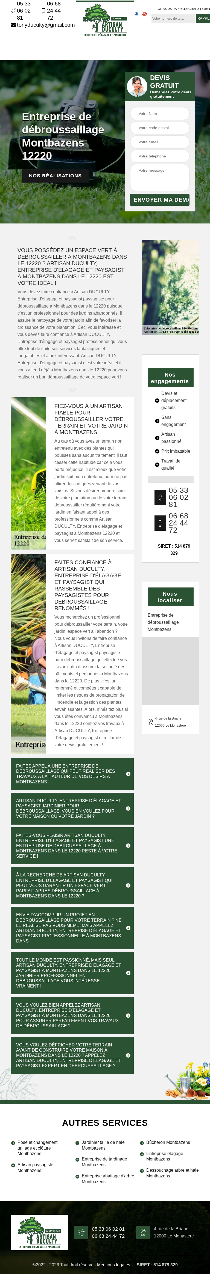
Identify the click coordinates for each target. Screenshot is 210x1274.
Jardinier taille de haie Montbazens (103, 1145)
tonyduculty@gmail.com (42, 25)
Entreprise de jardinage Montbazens (104, 1162)
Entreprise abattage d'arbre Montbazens (108, 1179)
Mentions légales (113, 1265)
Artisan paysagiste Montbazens (35, 1167)
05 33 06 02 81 (24, 11)
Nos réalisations (55, 176)
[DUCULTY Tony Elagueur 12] (105, 19)
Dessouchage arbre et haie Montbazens (172, 1173)
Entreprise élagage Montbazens (164, 1156)
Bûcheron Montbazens (168, 1142)
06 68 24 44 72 (54, 11)
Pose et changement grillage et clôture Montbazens (37, 1148)
